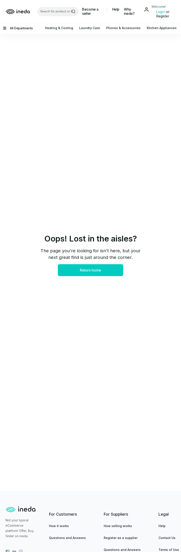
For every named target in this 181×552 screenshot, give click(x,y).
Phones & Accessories (123, 28)
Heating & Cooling (59, 28)
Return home (90, 270)
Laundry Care (89, 28)
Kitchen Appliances (162, 28)
